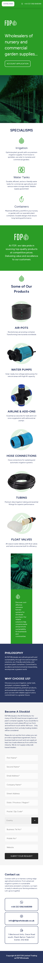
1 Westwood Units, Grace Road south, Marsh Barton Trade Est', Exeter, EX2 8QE (21, 937)
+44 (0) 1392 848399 (32, 4)
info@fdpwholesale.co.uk (21, 920)
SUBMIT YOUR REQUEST (21, 856)
